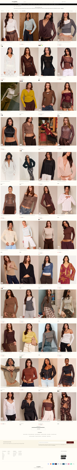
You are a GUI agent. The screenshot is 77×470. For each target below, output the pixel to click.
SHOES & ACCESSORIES (51, 4)
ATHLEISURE (39, 4)
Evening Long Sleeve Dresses (31, 434)
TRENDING (28, 4)
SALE (54, 4)
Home (14, 6)
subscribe (70, 442)
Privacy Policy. (53, 445)
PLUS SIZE (31, 4)
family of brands (62, 444)
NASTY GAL (57, 4)
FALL (26, 4)
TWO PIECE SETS (43, 4)
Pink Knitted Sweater (44, 436)
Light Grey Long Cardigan (32, 436)
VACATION (46, 4)
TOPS (36, 4)
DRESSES (34, 4)
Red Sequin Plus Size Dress (38, 436)
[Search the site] (53, 1)
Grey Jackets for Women (53, 434)
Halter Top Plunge (48, 436)
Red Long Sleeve (49, 434)
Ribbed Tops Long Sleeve (43, 434)
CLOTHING (23, 4)
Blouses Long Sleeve (25, 434)
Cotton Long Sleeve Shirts (37, 434)
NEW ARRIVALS (20, 4)
